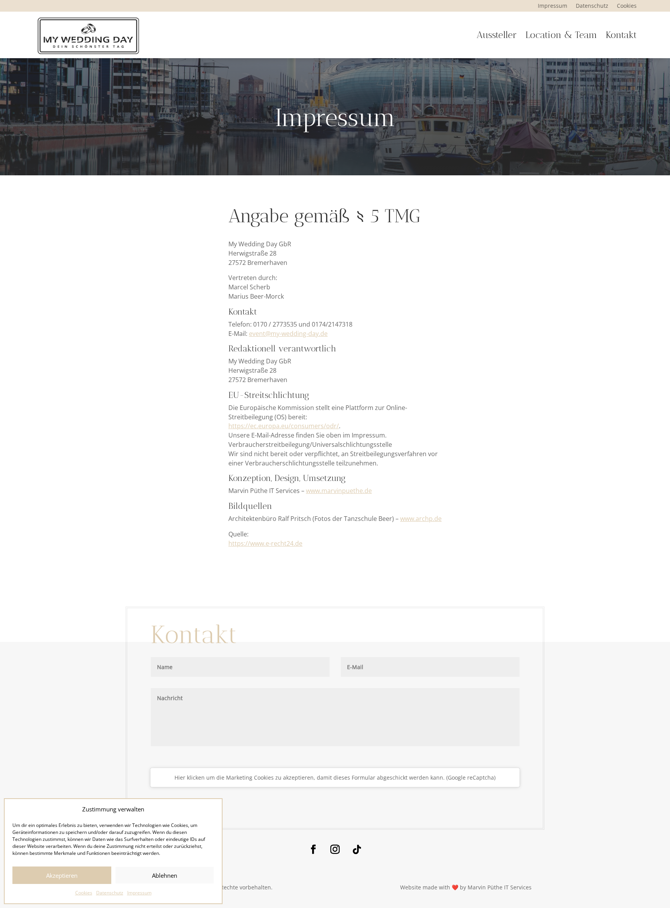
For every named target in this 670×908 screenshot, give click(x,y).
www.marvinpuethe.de (339, 490)
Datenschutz (109, 892)
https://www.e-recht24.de (265, 543)
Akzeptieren (62, 875)
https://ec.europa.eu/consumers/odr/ (283, 426)
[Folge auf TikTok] (356, 849)
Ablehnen (164, 875)
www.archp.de (421, 518)
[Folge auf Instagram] (335, 849)
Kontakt (621, 34)
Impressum (139, 892)
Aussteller (497, 34)
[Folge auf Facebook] (313, 849)
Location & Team (561, 34)
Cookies (83, 892)
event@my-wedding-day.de (288, 333)
